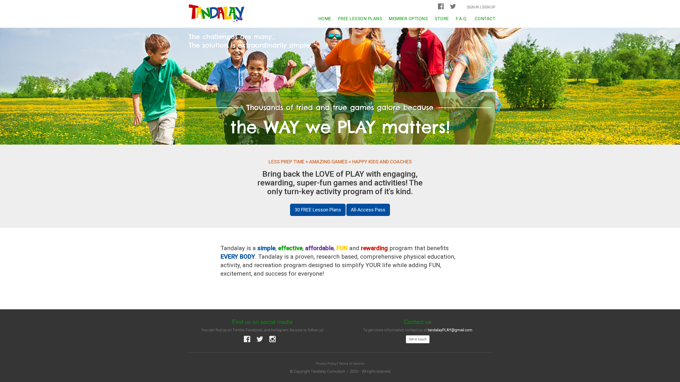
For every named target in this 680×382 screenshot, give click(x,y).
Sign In (473, 7)
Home (324, 18)
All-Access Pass (368, 209)
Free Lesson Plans (360, 18)
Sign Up (488, 7)
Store (442, 18)
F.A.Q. (462, 18)
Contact (485, 18)
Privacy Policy (326, 364)
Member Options (408, 18)
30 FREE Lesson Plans (318, 209)
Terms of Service (351, 364)
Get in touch (418, 339)
